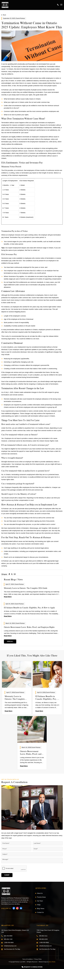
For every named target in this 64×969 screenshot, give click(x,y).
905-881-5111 (43, 936)
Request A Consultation (33, 967)
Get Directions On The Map (12, 949)
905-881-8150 (43, 939)
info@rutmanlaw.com (10, 946)
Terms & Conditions (27, 959)
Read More (8, 597)
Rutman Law (7, 561)
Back (4, 15)
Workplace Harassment (44, 127)
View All (10, 641)
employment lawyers (19, 248)
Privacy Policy (38, 959)
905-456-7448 (8, 939)
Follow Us (6, 908)
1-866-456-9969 (9, 942)
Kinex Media (52, 961)
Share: (4, 574)
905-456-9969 (8, 936)
